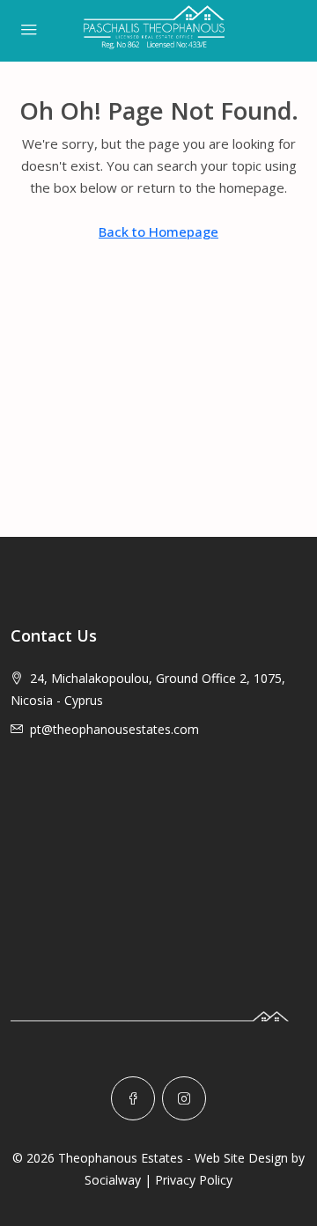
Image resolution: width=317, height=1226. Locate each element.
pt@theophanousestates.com (114, 729)
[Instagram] (184, 1098)
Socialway (113, 1179)
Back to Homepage (158, 231)
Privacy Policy (193, 1179)
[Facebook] (133, 1098)
